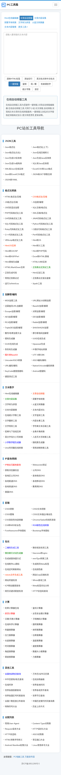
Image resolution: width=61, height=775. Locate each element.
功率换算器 (38, 635)
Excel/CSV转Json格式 (42, 169)
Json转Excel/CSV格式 (15, 174)
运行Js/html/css (12, 283)
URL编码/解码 (11, 366)
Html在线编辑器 (11, 18)
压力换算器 (10, 635)
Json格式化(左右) (13, 152)
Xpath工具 (37, 283)
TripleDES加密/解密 (13, 328)
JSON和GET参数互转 (42, 174)
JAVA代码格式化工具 (42, 218)
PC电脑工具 (18, 757)
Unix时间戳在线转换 (14, 448)
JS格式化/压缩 (11, 202)
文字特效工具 (11, 426)
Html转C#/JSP (11, 251)
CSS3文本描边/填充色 (42, 514)
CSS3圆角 (9, 514)
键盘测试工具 (11, 376)
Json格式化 (10, 147)
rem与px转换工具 (40, 558)
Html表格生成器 (12, 262)
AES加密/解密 (11, 317)
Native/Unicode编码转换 (43, 366)
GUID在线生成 (11, 344)
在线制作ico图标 (12, 564)
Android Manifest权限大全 (16, 745)
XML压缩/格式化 (40, 213)
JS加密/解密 (38, 202)
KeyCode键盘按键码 (14, 371)
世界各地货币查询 (41, 690)
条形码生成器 (11, 349)
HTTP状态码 (10, 734)
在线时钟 (9, 685)
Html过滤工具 (39, 273)
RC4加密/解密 (11, 322)
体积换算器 (38, 630)
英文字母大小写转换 (14, 437)
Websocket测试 (40, 465)
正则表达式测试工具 (42, 267)
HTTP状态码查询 (40, 591)
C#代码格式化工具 (13, 218)
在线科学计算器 (12, 624)
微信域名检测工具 (41, 547)
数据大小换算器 (40, 651)
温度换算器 (38, 640)
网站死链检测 (11, 580)
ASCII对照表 (38, 734)
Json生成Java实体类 (42, 158)
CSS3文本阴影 (39, 509)
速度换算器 (38, 646)
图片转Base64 (11, 355)
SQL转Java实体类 (41, 163)
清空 (37, 89)
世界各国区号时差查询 (15, 695)
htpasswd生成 (39, 344)
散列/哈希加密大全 (13, 333)
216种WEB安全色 (13, 525)
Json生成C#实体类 (13, 158)
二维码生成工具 (12, 547)
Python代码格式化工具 (43, 224)
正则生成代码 (11, 273)
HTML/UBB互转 (40, 262)
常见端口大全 (39, 740)
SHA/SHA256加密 (41, 328)
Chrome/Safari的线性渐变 (44, 520)
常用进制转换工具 (41, 448)
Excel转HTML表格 (41, 256)
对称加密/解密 (39, 311)
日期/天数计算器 (12, 619)
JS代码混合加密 (12, 207)
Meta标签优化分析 (41, 585)
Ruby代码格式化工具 (14, 229)
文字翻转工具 (11, 420)
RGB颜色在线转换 (41, 525)
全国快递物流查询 (13, 674)
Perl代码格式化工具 (41, 235)
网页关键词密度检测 (14, 591)
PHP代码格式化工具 (14, 213)
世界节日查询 (39, 695)
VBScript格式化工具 (14, 240)
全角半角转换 (39, 431)
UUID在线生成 (39, 338)
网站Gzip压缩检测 (41, 575)
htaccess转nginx (40, 553)
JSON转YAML (11, 180)
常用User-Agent (12, 723)
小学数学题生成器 (13, 442)
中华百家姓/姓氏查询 (14, 679)
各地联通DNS (11, 481)
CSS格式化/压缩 (40, 197)
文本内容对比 (39, 410)
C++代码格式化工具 (14, 235)
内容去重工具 (39, 420)
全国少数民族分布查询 (15, 701)
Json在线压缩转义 (41, 152)
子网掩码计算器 (40, 619)
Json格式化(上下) (40, 147)
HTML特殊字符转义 (13, 740)
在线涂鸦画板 (39, 679)
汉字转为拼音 (24, 22)
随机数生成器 (39, 442)
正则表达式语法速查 (42, 278)
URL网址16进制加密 (42, 300)
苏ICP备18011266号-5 (30, 764)
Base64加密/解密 (40, 306)
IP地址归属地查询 (13, 465)
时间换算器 (10, 646)
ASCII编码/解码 (39, 360)
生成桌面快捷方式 (13, 558)
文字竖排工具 (39, 415)
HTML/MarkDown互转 (15, 267)
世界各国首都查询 (13, 690)
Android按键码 (39, 371)
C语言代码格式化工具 (42, 229)
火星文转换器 (38, 22)
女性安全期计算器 (41, 613)
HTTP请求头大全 (40, 729)
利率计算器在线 (12, 608)
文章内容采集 (40, 18)
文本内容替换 (10, 27)
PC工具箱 (12, 4)
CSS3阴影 (9, 509)
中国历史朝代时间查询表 (43, 701)
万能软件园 (30, 757)
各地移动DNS (39, 481)
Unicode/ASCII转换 (13, 360)
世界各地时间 (39, 685)
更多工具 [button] (22, 27)
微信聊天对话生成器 (14, 553)
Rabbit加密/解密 (40, 322)
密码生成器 (10, 338)
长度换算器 (10, 640)
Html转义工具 (39, 245)
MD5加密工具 (11, 300)
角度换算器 (10, 651)
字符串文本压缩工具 (42, 426)
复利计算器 (38, 608)
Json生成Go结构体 (13, 163)
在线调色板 (38, 569)
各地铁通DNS (11, 486)
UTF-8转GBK (39, 355)
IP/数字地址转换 (40, 349)
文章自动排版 (26, 18)
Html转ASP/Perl (12, 256)
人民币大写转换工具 (42, 437)
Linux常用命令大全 (41, 745)
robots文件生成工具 (14, 575)
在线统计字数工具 (13, 415)
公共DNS (37, 470)
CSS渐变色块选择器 (14, 520)
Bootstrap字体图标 (41, 530)
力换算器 (37, 657)
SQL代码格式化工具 (14, 224)
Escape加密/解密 (12, 311)
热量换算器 (10, 630)
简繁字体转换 (10, 22)
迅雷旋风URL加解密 (14, 306)
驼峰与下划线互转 (13, 431)
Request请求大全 (12, 729)
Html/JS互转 (10, 245)
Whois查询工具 (39, 580)
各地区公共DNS (12, 475)
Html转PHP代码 (40, 251)
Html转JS (37, 240)
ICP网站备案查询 (12, 585)
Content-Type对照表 (42, 723)
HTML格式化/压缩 (13, 197)
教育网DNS (38, 486)
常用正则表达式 (12, 278)
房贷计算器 (10, 613)
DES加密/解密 (39, 317)
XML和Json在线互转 (14, 169)
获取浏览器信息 (12, 470)
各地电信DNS (39, 475)
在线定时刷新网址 (13, 569)
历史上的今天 (39, 706)
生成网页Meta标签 (41, 564)
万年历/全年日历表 (41, 674)
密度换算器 (10, 657)
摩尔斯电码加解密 (41, 333)
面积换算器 (38, 624)
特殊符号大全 (11, 706)
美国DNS (9, 492)
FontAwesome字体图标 (15, 530)
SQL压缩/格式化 (40, 207)
